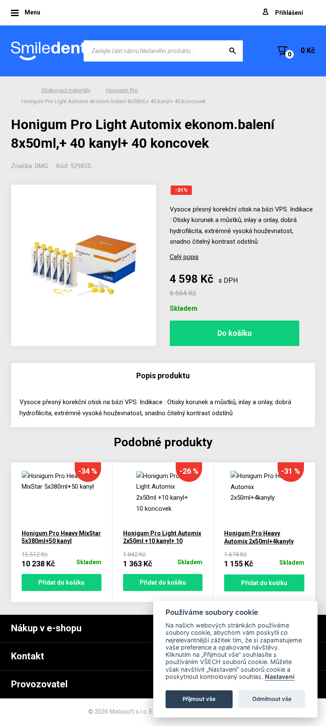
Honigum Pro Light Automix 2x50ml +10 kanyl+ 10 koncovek (162, 541)
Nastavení (280, 676)
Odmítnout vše (272, 698)
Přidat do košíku (61, 582)
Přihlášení (289, 12)
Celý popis (184, 257)
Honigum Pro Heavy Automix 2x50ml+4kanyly (259, 537)
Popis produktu (163, 375)
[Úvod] (23, 90)
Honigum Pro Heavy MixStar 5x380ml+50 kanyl (61, 537)
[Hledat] (232, 51)
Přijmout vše (199, 698)
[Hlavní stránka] (49, 51)
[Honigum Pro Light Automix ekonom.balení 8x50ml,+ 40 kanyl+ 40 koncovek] (83, 265)
